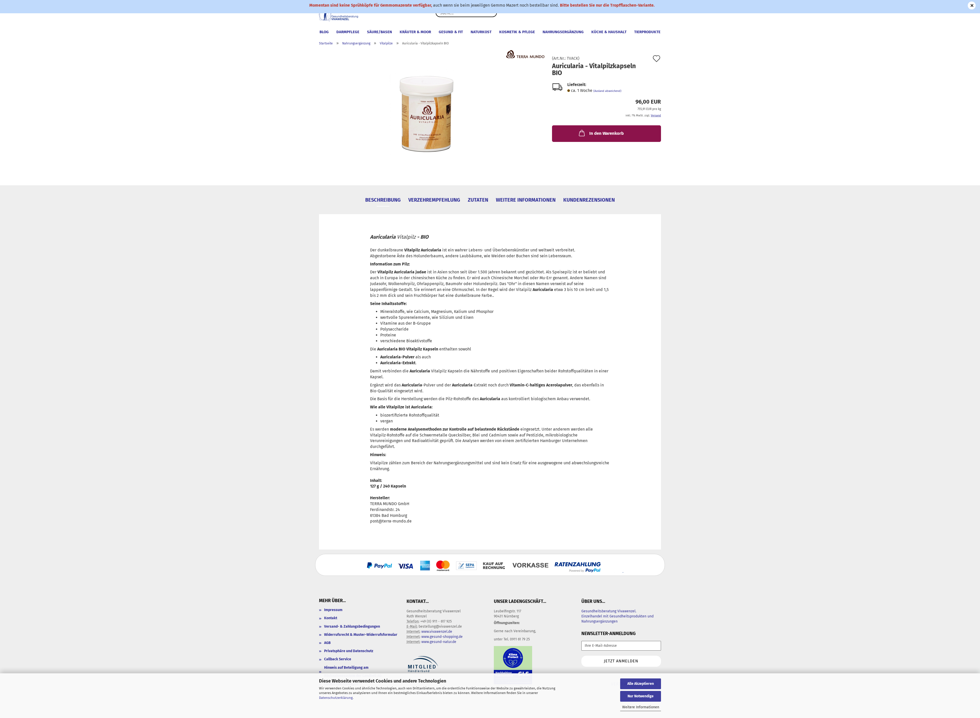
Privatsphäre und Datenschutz (348, 651)
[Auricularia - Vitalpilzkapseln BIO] (431, 113)
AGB (327, 643)
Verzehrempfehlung (434, 200)
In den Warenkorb (606, 133)
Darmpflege (347, 32)
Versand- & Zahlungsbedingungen (352, 626)
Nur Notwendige (641, 696)
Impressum (333, 610)
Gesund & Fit (451, 32)
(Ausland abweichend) (607, 91)
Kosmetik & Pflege (517, 32)
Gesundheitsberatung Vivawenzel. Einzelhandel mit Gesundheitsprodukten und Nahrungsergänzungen (617, 616)
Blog (324, 32)
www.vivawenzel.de (436, 631)
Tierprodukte (647, 32)
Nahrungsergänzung (563, 32)
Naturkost (481, 32)
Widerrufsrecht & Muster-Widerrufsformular (360, 634)
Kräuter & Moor (415, 32)
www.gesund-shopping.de (442, 637)
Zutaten (478, 200)
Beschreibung (383, 200)
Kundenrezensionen (589, 200)
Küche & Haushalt (609, 32)
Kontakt (330, 618)
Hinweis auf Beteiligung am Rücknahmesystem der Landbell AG (353, 671)
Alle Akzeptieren (640, 684)
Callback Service (337, 659)
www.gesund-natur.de (438, 642)
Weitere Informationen (640, 707)
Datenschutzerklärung (336, 698)
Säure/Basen (379, 32)
